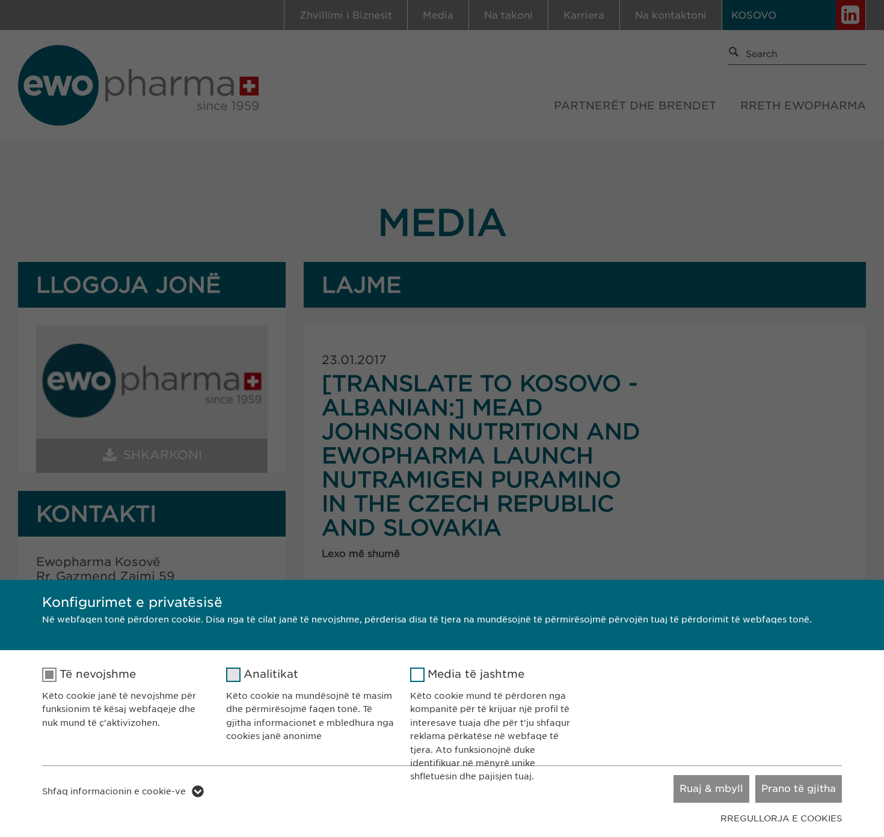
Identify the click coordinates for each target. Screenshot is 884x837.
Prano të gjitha (798, 788)
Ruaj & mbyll (711, 788)
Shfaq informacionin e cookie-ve (114, 791)
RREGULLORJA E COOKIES (781, 818)
